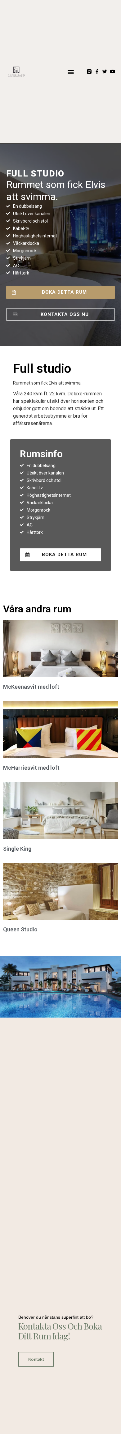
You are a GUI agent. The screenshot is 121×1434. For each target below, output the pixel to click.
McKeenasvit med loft (31, 686)
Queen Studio (20, 929)
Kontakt (36, 1359)
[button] (70, 71)
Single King (17, 848)
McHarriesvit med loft (31, 767)
